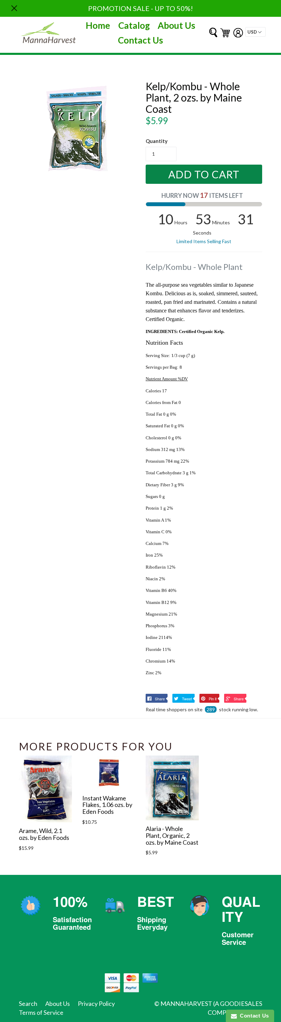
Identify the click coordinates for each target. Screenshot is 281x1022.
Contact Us (140, 40)
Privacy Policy (96, 1003)
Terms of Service (41, 1012)
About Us (176, 25)
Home (98, 25)
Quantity (157, 141)
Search (28, 1003)
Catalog (134, 25)
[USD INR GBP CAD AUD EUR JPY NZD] (255, 32)
